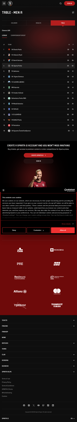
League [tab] (4, 35)
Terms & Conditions (8, 385)
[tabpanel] (38, 85)
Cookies (4, 396)
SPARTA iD (5, 418)
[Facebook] (24, 405)
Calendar (14, 23)
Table (63, 23)
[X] (33, 405)
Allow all (63, 230)
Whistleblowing (7, 393)
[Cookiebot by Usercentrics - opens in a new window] (66, 190)
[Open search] (61, 3)
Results (38, 23)
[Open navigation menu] (4, 3)
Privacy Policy (6, 382)
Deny (14, 230)
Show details (66, 224)
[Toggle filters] (73, 12)
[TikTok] (48, 405)
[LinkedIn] (53, 405)
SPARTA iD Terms (7, 389)
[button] (4, 320)
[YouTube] (38, 405)
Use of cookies (45, 217)
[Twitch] (43, 405)
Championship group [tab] (18, 35)
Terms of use (6, 378)
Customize (37, 230)
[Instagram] (29, 405)
